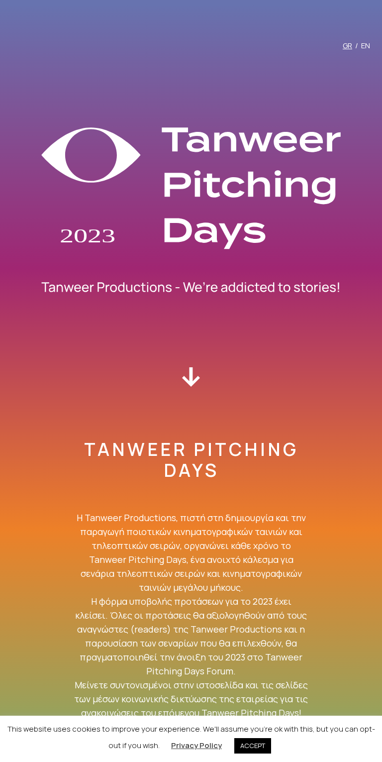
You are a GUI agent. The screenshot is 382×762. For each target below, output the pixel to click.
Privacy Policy (196, 745)
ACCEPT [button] (252, 745)
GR (347, 45)
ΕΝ (365, 45)
